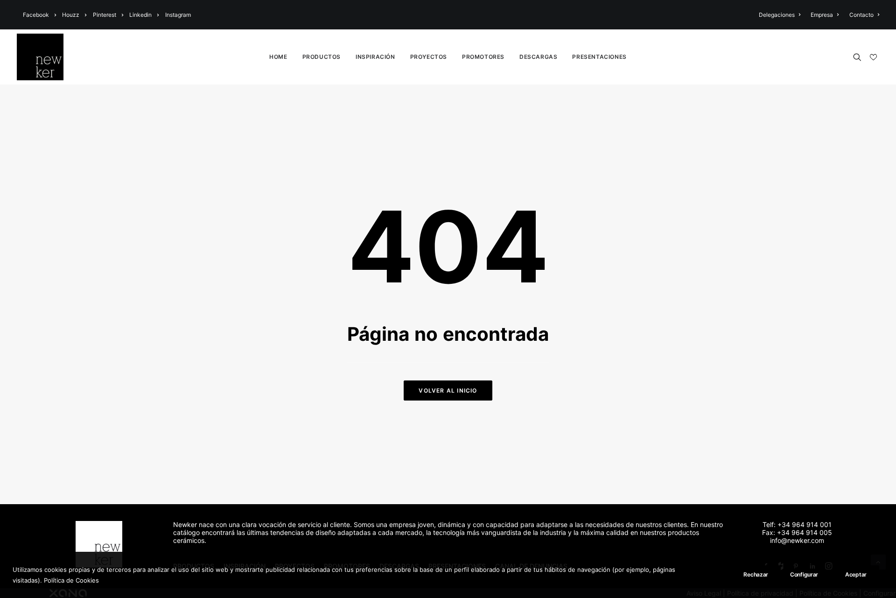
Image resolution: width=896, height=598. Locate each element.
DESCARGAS (538, 56)
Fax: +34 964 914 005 (797, 532)
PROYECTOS (428, 56)
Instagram (178, 14)
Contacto (861, 14)
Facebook (36, 14)
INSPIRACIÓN (375, 56)
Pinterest (104, 14)
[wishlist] (872, 57)
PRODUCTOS (321, 56)
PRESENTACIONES (599, 56)
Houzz (70, 14)
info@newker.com (797, 540)
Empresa (822, 14)
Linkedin (140, 14)
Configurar (804, 574)
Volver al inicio (448, 390)
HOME (278, 56)
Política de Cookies (71, 580)
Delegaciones (777, 14)
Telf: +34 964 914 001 (797, 524)
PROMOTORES (483, 56)
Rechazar (755, 574)
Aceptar (856, 574)
